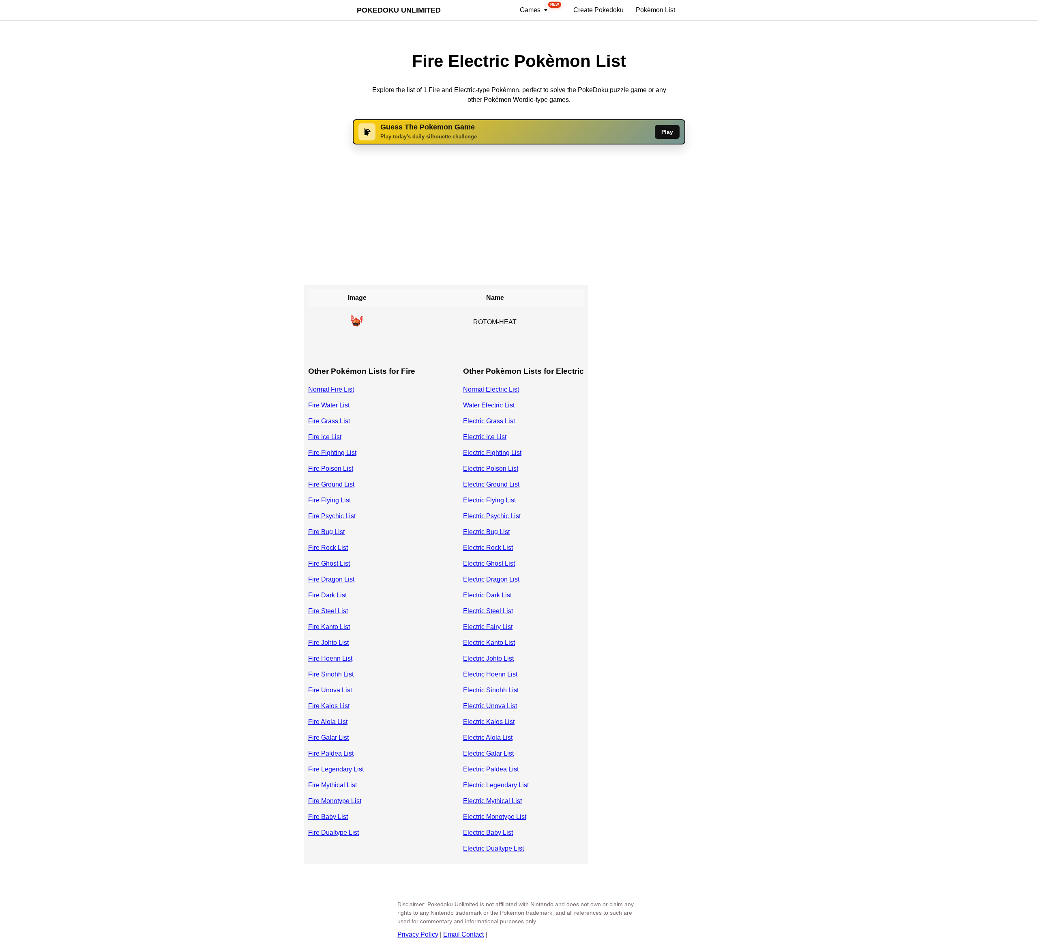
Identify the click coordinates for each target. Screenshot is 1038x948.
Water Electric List (489, 405)
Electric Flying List (489, 500)
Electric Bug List (486, 531)
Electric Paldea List (491, 769)
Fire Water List (329, 405)
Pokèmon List (655, 9)
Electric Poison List (490, 468)
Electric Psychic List (492, 516)
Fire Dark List (327, 595)
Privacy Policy (417, 934)
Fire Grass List (329, 421)
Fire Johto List (328, 642)
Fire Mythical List (332, 785)
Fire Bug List (326, 531)
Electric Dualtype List (493, 848)
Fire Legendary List (336, 769)
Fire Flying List (329, 500)
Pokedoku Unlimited (399, 10)
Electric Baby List (488, 832)
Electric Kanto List (489, 642)
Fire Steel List (328, 611)
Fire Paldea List (331, 753)
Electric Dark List (487, 595)
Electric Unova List (490, 705)
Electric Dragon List (491, 579)
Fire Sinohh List (331, 674)
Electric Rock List (488, 547)
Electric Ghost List (489, 563)
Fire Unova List (330, 690)
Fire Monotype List (334, 800)
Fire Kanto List (329, 626)
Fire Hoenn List (330, 658)
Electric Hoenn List (490, 674)
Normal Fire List (331, 389)
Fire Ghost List (329, 563)
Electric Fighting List (492, 452)
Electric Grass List (489, 421)
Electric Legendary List (496, 785)
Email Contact (463, 934)
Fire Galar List (328, 737)
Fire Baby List (328, 816)
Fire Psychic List (332, 516)
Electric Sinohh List (491, 690)
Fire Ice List (324, 436)
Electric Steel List (488, 611)
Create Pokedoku (598, 9)
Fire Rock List (328, 547)
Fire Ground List (331, 484)
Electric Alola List (488, 737)
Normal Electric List (491, 389)
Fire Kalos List (329, 705)
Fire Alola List (327, 721)
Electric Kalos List (489, 721)
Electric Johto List (488, 658)
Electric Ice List (484, 436)
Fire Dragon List (331, 579)
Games (539, 7)
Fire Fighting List (332, 452)
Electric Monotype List (494, 816)
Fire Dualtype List (333, 832)
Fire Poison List (330, 468)
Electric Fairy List (488, 626)
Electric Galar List (488, 753)
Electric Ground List (491, 484)
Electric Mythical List (492, 800)
